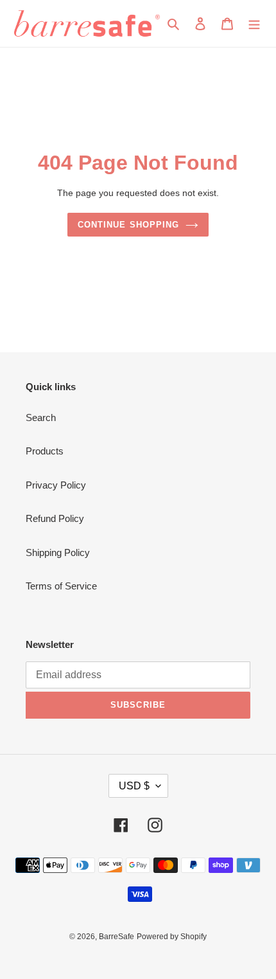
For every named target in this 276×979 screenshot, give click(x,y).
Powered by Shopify (172, 936)
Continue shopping (128, 224)
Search (41, 417)
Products (45, 450)
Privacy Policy (56, 485)
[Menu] (254, 23)
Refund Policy (55, 518)
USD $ (134, 785)
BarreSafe (116, 936)
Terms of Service (61, 585)
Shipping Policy (58, 552)
